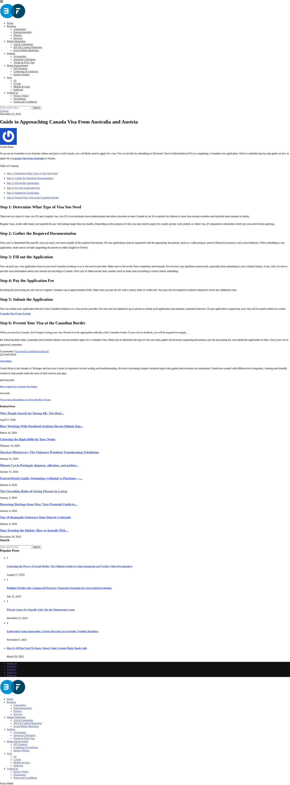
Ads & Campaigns (23, 44)
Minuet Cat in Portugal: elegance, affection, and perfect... (39, 465)
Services (17, 38)
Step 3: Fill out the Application (23, 183)
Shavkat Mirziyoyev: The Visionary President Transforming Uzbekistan (49, 452)
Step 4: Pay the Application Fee (23, 188)
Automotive (19, 29)
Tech (9, 77)
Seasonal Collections (24, 59)
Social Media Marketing (26, 50)
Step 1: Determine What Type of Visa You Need (32, 173)
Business (11, 26)
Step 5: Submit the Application (23, 192)
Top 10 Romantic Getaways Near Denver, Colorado (35, 517)
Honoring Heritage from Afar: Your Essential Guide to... (38, 504)
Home (10, 23)
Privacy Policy (21, 95)
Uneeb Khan (6, 361)
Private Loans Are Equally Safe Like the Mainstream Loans (41, 609)
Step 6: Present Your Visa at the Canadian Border (33, 197)
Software (18, 89)
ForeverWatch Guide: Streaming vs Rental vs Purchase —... (41, 478)
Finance (17, 35)
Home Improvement (17, 65)
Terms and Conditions (25, 101)
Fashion (11, 53)
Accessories (19, 56)
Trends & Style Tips (24, 62)
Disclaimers (19, 98)
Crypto (17, 83)
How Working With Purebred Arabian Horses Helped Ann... (41, 426)
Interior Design (21, 74)
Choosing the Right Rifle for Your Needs (27, 439)
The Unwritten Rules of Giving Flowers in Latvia (33, 491)
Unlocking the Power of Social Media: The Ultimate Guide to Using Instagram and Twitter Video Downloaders (69, 566)
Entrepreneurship (22, 32)
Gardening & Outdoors (25, 71)
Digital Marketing (16, 41)
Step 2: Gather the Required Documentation (30, 178)
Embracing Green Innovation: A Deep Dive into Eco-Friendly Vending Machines (52, 631)
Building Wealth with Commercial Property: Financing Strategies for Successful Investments (59, 588)
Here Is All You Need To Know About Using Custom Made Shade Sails (47, 648)
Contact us (12, 92)
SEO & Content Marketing (27, 47)
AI (14, 80)
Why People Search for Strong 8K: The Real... (32, 413)
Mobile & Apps (21, 86)
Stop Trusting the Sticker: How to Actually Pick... (34, 530)
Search (36, 108)
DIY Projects (20, 68)
